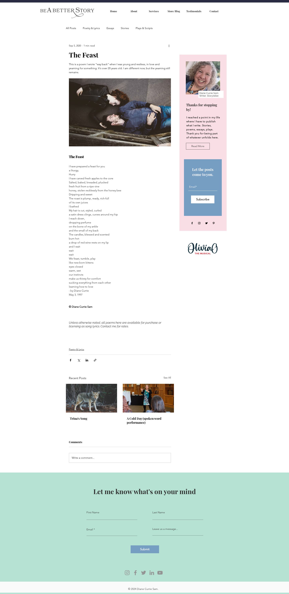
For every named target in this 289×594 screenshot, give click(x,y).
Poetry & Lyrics (91, 28)
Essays (110, 28)
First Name (92, 512)
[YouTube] (160, 572)
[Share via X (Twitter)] (78, 360)
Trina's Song (78, 419)
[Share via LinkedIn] (86, 360)
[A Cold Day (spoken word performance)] (148, 398)
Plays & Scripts (144, 28)
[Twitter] (206, 223)
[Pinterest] (213, 223)
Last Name (158, 512)
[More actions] (169, 46)
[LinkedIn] (152, 572)
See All (167, 377)
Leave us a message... (165, 529)
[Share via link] (95, 360)
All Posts (71, 28)
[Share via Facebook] (70, 360)
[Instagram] (199, 223)
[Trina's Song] (91, 398)
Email (89, 529)
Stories (125, 28)
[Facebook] (192, 223)
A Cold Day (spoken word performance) (144, 421)
